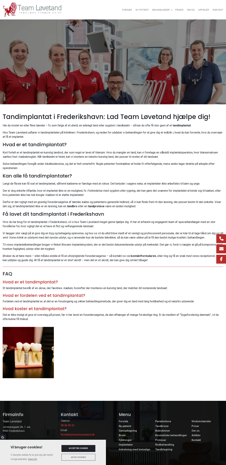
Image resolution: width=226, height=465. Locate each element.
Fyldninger (125, 440)
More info (32, 459)
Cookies (3, 437)
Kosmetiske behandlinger (171, 435)
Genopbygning (128, 431)
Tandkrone (162, 426)
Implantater (126, 445)
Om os (196, 431)
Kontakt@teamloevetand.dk (78, 434)
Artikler (196, 435)
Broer (122, 435)
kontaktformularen (143, 256)
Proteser (160, 440)
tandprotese (96, 206)
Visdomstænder (201, 421)
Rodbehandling (164, 445)
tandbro (72, 206)
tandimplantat (182, 125)
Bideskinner (162, 431)
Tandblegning (163, 449)
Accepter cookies (78, 448)
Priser (195, 426)
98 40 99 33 (67, 425)
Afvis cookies (78, 457)
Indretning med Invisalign (134, 449)
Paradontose (163, 421)
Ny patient (125, 426)
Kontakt (196, 440)
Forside (123, 421)
